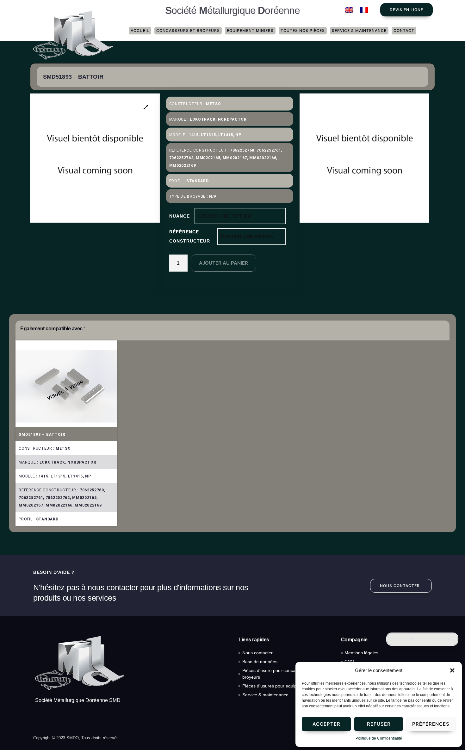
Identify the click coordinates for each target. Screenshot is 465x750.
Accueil (140, 30)
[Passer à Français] (363, 10)
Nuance (179, 216)
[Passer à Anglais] (349, 10)
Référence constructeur (189, 236)
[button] (452, 670)
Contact (404, 30)
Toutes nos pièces (303, 30)
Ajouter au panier (223, 263)
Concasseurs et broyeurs (188, 30)
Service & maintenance (359, 30)
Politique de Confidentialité (379, 738)
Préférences (431, 724)
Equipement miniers (250, 30)
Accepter (326, 724)
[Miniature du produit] (146, 107)
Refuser (379, 724)
